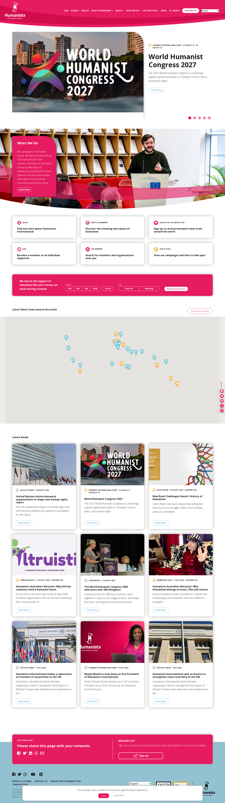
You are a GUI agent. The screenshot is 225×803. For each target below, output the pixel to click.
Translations (20, 784)
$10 (69, 288)
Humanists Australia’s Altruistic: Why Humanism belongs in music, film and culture (180, 588)
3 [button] (200, 118)
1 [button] (190, 118)
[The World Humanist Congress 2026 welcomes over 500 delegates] (112, 555)
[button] (116, 344)
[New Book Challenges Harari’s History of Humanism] (181, 464)
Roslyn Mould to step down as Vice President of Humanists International (111, 675)
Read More (156, 90)
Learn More (119, 795)
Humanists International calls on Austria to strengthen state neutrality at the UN (179, 675)
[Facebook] (13, 774)
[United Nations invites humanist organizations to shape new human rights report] (44, 464)
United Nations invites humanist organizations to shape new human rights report (42, 499)
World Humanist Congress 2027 (175, 61)
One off (129, 288)
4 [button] (205, 118)
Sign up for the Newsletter (65, 781)
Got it (103, 795)
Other (108, 288)
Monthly (149, 288)
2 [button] (195, 118)
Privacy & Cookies (22, 781)
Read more (24, 189)
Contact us (40, 781)
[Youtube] (33, 774)
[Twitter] (19, 774)
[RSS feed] (41, 774)
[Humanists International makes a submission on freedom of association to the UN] (44, 642)
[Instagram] (25, 774)
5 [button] (210, 118)
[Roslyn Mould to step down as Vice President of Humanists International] (112, 642)
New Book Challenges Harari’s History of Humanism (177, 498)
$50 (86, 288)
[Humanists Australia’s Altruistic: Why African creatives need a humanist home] (44, 554)
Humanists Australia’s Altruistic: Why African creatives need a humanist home (43, 588)
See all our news (200, 311)
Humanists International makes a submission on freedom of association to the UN (44, 675)
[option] (112, 78)
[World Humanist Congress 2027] (77, 75)
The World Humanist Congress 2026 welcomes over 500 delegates (106, 588)
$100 (95, 288)
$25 (78, 288)
